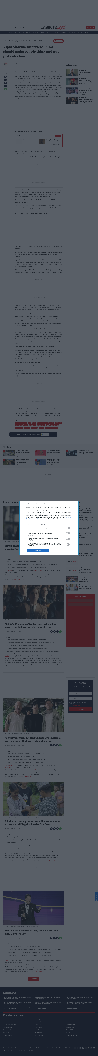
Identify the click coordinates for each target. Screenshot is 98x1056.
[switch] (68, 528)
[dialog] (49, 528)
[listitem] (49, 525)
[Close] (75, 503)
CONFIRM (38, 550)
